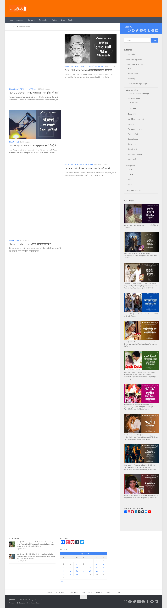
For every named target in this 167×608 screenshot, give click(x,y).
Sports (130, 179)
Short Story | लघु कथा (135, 154)
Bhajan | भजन (134, 103)
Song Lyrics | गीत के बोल (133, 191)
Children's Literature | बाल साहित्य (138, 94)
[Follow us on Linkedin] (156, 30)
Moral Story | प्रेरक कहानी (136, 119)
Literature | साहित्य (132, 90)
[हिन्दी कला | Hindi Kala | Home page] (18, 8)
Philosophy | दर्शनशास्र (135, 129)
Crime (130, 169)
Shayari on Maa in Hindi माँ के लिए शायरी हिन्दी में (30, 244)
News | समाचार (130, 165)
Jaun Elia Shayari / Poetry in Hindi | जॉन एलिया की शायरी (34, 92)
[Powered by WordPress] (17, 603)
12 (77, 568)
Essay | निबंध (132, 109)
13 (83, 568)
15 (97, 568)
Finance (130, 174)
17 (63, 571)
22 (97, 571)
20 (83, 571)
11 (70, 568)
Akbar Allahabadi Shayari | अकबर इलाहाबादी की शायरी (88, 70)
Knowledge (131, 79)
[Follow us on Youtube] (140, 30)
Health (130, 68)
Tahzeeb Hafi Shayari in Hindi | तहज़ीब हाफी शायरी (87, 168)
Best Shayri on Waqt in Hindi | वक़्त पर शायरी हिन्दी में (32, 145)
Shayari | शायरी (32, 89)
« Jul (61, 581)
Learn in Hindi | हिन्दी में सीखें (134, 65)
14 (90, 568)
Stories (70, 20)
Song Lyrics (43, 20)
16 (103, 568)
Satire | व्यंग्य (131, 144)
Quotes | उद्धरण (133, 139)
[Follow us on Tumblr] (148, 30)
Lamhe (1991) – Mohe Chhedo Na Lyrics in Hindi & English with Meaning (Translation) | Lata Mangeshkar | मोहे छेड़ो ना (140, 344)
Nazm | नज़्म (22, 89)
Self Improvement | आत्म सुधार (137, 84)
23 (103, 571)
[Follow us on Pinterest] (144, 30)
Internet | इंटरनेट (133, 74)
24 (63, 574)
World (130, 184)
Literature (31, 20)
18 (70, 571)
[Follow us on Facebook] (133, 30)
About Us (20, 20)
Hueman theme (35, 603)
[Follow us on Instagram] (129, 30)
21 (90, 571)
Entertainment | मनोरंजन (134, 60)
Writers (54, 20)
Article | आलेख (130, 54)
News (63, 20)
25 (70, 574)
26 (77, 574)
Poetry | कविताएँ (88, 66)
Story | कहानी (132, 159)
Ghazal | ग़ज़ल (13, 89)
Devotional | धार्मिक (134, 99)
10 (63, 568)
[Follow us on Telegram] (152, 30)
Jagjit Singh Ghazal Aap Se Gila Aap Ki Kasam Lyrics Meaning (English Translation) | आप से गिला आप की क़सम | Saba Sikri (140, 256)
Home (11, 20)
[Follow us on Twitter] (137, 30)
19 (77, 571)
